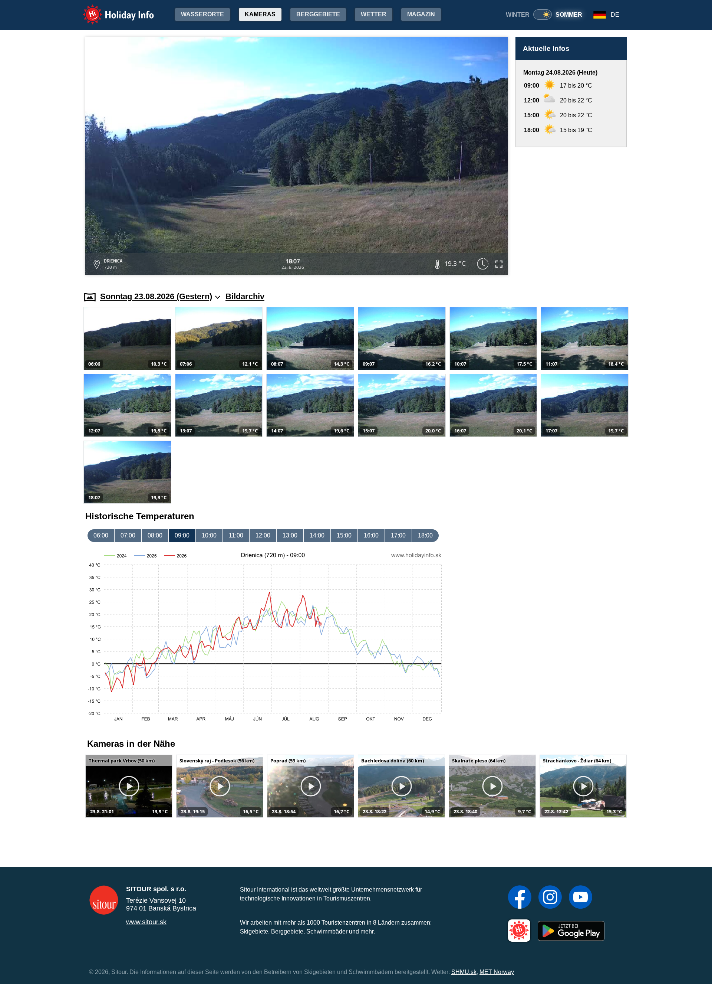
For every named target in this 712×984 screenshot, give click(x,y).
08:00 (155, 535)
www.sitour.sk (146, 922)
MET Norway (496, 972)
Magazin (421, 14)
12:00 (263, 535)
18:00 (425, 535)
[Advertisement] (571, 212)
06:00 (100, 535)
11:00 (236, 535)
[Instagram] (550, 898)
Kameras (260, 14)
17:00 (398, 535)
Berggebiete (318, 14)
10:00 (209, 535)
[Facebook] (519, 898)
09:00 (182, 535)
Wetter (373, 14)
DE (615, 15)
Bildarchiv (244, 296)
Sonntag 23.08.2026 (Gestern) (156, 296)
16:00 (371, 535)
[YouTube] (580, 898)
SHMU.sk (464, 972)
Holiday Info (111, 9)
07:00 (128, 535)
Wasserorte (202, 14)
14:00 (317, 535)
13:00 (290, 535)
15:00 (344, 535)
